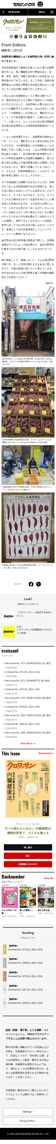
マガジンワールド (28, 4)
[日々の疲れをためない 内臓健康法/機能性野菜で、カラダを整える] (28, 789)
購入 (28, 856)
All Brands (14, 12)
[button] (53, 898)
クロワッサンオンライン (40, 28)
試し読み (28, 847)
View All (48, 878)
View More (27, 743)
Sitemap (27, 1111)
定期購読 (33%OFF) (28, 864)
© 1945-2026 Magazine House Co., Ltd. (28, 1134)
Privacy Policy (27, 1121)
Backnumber (46, 753)
